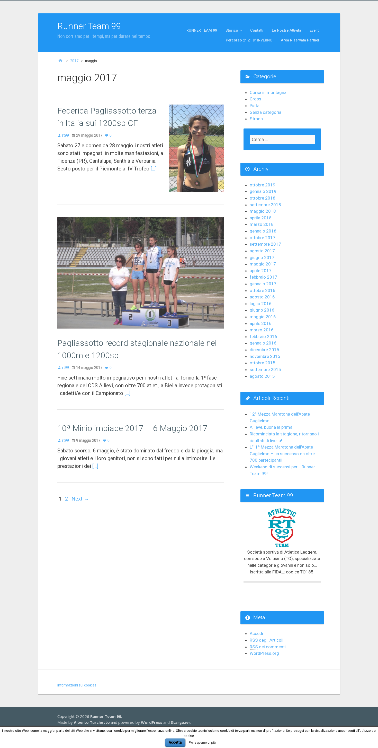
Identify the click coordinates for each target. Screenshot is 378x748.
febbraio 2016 (263, 336)
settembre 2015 (265, 369)
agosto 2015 (262, 376)
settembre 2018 (265, 204)
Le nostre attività (286, 30)
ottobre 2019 (262, 184)
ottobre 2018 (262, 198)
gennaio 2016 (263, 343)
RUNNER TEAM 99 (201, 30)
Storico (232, 30)
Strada (256, 118)
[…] (154, 169)
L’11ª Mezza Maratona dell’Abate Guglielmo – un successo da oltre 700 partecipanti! (282, 453)
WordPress (151, 722)
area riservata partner (300, 40)
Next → (80, 499)
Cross (255, 98)
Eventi (315, 30)
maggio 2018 (263, 211)
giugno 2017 (262, 257)
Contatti (256, 30)
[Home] (60, 61)
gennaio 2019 (263, 191)
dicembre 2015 (264, 349)
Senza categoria (265, 112)
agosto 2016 (262, 296)
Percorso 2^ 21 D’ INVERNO (249, 40)
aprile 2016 (261, 323)
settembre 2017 (265, 244)
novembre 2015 (265, 356)
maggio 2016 (263, 316)
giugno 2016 (262, 310)
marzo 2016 (262, 329)
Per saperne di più (202, 742)
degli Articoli (266, 640)
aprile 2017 (261, 270)
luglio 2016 (261, 303)
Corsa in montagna (268, 92)
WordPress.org (264, 653)
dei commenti (268, 646)
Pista (254, 105)
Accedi (256, 633)
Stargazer (180, 722)
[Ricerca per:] (282, 139)
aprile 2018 (261, 217)
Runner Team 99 (89, 26)
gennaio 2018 (263, 231)
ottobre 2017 (262, 237)
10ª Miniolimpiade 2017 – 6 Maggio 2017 (132, 428)
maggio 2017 (263, 263)
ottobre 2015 (262, 362)
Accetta (175, 742)
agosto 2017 (262, 250)
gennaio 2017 (263, 283)
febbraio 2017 (263, 277)
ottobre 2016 (262, 290)
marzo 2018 (262, 224)
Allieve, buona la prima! (271, 427)
